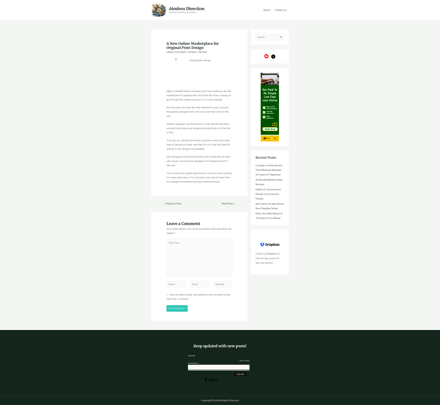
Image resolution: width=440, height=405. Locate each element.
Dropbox (271, 253)
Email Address (194, 363)
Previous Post (172, 203)
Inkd (168, 91)
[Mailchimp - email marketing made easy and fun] (211, 381)
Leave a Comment (176, 52)
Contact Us (280, 10)
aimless (192, 52)
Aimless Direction (187, 8)
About (266, 10)
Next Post (229, 203)
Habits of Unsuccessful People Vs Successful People (268, 194)
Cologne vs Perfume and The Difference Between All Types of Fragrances (269, 170)
